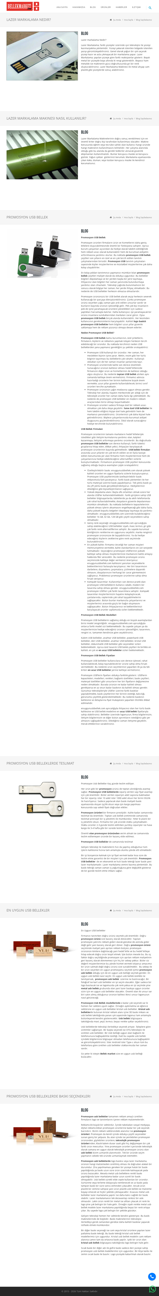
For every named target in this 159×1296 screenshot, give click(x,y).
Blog (93, 7)
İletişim (136, 7)
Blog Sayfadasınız (144, 19)
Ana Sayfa (62, 7)
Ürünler (106, 7)
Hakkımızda (79, 7)
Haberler (121, 7)
